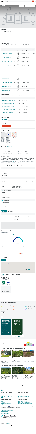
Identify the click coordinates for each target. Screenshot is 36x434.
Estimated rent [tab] (4, 119)
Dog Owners (12, 316)
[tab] (4, 211)
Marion (14, 3)
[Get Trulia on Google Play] (13, 416)
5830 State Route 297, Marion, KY (7, 57)
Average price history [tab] (10, 234)
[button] (33, 1)
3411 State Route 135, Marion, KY (7, 82)
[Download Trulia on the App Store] (6, 416)
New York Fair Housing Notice (4, 411)
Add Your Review (18, 336)
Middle (12, 274)
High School (18, 274)
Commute (23, 316)
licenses (15, 409)
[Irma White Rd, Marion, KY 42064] (17, 353)
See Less (4, 205)
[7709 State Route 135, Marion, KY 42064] (28, 370)
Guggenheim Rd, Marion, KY (6, 86)
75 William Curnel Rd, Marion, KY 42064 (8, 112)
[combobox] (19, 1)
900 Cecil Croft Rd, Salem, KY (6, 69)
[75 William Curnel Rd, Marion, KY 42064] (6, 353)
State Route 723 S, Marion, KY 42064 (8, 106)
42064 (17, 3)
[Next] (34, 356)
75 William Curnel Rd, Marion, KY (7, 53)
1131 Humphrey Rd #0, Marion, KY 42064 (8, 100)
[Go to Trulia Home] (3, 1)
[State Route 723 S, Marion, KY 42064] (28, 353)
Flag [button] (9, 332)
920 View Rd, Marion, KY (6, 90)
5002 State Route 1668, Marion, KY (7, 65)
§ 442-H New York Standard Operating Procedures (7, 410)
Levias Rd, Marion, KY (5, 78)
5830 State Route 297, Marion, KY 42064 (9, 109)
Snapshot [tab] (3, 234)
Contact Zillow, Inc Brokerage (5, 413)
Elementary (8, 274)
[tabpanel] (18, 124)
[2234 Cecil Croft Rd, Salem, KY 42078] (17, 370)
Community (6, 316)
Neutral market (18, 243)
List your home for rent (6, 125)
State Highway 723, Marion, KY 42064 (8, 103)
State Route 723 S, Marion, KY (7, 61)
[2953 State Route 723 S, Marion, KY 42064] (6, 370)
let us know (8, 423)
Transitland (12, 406)
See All (3, 312)
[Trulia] (2, 416)
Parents (18, 316)
